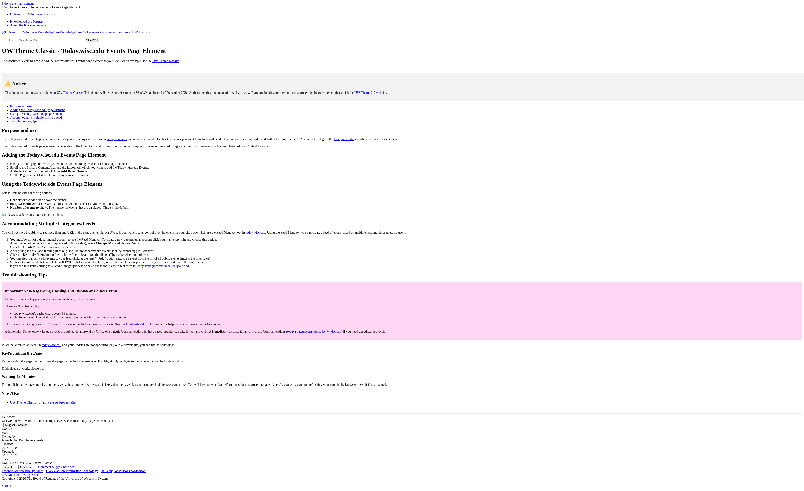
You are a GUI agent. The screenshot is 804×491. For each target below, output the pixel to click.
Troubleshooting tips (23, 121)
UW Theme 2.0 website (370, 92)
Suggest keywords (16, 425)
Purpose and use (21, 106)
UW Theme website (165, 61)
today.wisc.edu (117, 139)
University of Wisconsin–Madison (123, 471)
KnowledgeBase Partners (27, 21)
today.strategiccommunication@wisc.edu (164, 266)
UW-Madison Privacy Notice (21, 475)
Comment (44, 467)
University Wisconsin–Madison (32, 14)
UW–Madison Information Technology (72, 471)
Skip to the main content (18, 3)
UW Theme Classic (70, 92)
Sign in (6, 485)
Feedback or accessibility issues (22, 471)
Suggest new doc (63, 467)
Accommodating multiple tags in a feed (36, 117)
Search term (9, 40)
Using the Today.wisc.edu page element (36, 114)
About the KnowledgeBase (28, 25)
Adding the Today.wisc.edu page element (37, 110)
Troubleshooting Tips (140, 324)
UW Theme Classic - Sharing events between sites (43, 402)
